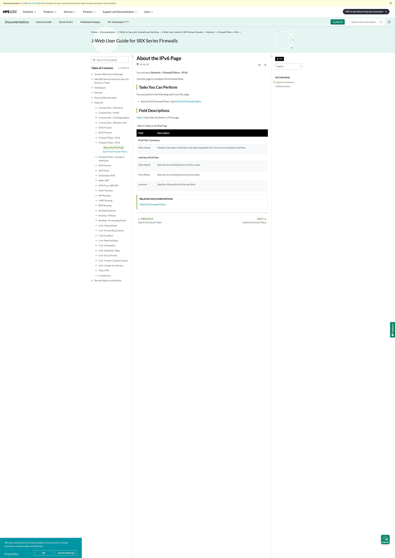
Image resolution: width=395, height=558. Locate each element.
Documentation (17, 22)
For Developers (118, 21)
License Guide (44, 21)
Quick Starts (66, 21)
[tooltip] (279, 59)
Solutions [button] (28, 12)
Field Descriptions (283, 86)
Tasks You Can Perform (285, 82)
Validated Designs (90, 21)
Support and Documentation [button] (118, 12)
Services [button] (68, 12)
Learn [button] (147, 12)
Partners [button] (87, 12)
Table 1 (140, 117)
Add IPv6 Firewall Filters (115, 151)
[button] (385, 539)
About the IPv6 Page (113, 147)
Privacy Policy (11, 554)
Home (94, 32)
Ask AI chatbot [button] (35, 3)
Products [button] (48, 12)
